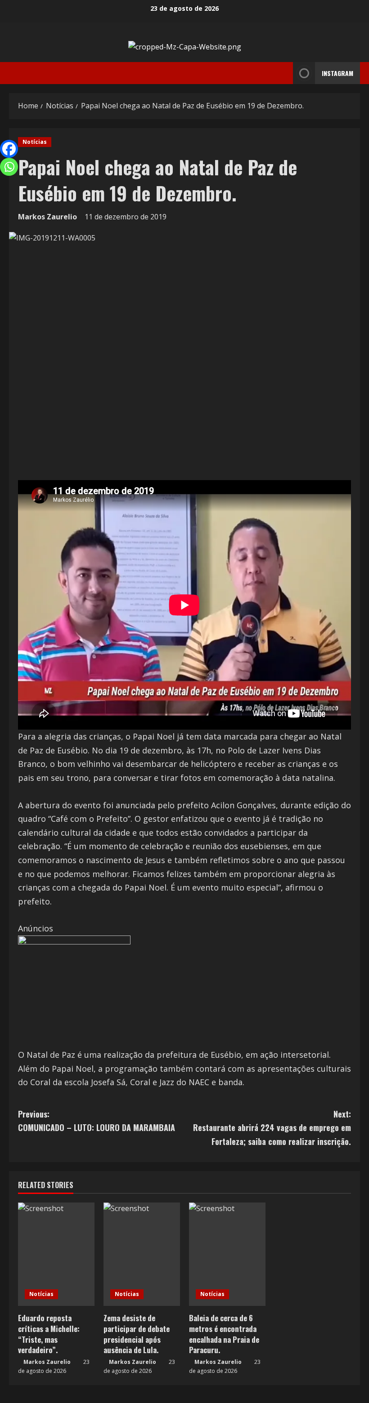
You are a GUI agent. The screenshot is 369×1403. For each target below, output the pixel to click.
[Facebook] (9, 149)
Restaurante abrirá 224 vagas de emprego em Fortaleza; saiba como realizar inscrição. (272, 1127)
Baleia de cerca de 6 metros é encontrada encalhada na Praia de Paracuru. (224, 1333)
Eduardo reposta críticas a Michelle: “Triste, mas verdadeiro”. (49, 1333)
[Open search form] (283, 73)
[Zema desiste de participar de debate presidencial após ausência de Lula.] (142, 1254)
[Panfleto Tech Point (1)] (74, 990)
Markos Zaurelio (47, 217)
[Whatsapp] (9, 167)
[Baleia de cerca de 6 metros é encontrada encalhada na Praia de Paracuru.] (227, 1254)
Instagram (337, 73)
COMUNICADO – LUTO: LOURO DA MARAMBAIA (96, 1121)
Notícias (34, 142)
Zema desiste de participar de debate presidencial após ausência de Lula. (137, 1333)
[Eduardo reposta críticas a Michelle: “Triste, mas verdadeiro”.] (56, 1254)
